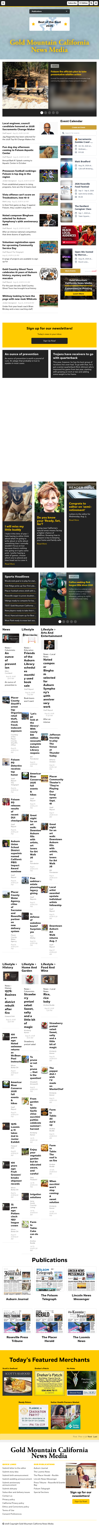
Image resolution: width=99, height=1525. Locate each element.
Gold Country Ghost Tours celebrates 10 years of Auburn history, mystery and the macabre (19, 274)
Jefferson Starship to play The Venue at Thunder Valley (54, 745)
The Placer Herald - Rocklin (46, 1475)
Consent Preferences (12, 1514)
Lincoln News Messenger (45, 1479)
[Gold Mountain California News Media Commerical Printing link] (78, 287)
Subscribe (72, 3)
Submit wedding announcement (17, 1479)
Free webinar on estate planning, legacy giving (36, 886)
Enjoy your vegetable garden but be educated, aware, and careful (36, 1161)
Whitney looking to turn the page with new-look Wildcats (19, 298)
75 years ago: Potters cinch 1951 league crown (15, 1215)
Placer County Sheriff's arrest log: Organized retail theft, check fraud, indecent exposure (17, 714)
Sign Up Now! (49, 341)
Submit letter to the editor (14, 1468)
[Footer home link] (49, 1453)
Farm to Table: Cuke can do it (34, 1230)
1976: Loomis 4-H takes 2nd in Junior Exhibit (15, 1133)
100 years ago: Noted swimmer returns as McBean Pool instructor (17, 1048)
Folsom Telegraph (42, 1488)
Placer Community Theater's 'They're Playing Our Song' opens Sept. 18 (56, 790)
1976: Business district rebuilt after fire (10, 1002)
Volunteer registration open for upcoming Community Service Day (18, 245)
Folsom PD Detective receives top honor (16, 767)
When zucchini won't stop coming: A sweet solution (54, 1192)
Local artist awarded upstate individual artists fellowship (55, 896)
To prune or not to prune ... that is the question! (35, 1068)
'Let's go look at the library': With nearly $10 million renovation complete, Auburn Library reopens (36, 733)
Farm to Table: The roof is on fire (53, 1153)
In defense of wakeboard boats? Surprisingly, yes (37, 923)
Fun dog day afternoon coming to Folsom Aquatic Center (18, 150)
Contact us (7, 1496)
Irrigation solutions (35, 1196)
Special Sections (41, 1492)
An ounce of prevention (10, 660)
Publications (37, 11)
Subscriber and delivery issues (16, 1492)
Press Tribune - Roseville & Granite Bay (49, 1483)
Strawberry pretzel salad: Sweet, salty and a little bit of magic (30, 1011)
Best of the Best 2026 (49, 24)
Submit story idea (10, 1472)
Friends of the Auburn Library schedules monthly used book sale (29, 669)
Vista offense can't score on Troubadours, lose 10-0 (18, 196)
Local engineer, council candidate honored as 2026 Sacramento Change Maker (18, 126)
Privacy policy (8, 1499)
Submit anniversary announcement (11, 1483)
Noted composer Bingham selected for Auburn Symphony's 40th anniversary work (20, 220)
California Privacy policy (13, 1503)
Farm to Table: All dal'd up (52, 1117)
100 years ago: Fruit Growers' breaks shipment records (16, 1173)
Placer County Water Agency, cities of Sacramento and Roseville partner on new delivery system (18, 912)
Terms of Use (8, 1510)
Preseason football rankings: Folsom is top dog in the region (19, 174)
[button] (41, 112)
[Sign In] (96, 3)
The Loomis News (42, 1472)
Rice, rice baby (46, 998)
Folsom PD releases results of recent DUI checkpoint (17, 810)
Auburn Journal (41, 1468)
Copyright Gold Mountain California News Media (29, 1524)
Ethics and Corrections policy (15, 1507)
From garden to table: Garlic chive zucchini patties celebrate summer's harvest (36, 1114)
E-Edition (84, 3)
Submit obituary (9, 1488)
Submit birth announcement (15, 1475)
